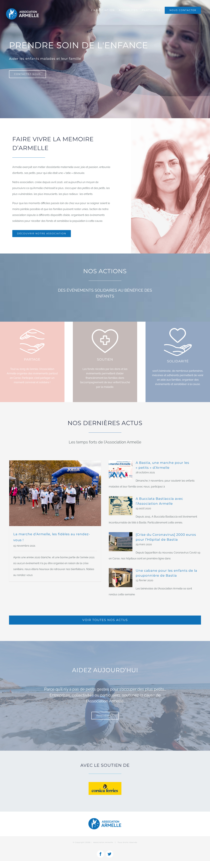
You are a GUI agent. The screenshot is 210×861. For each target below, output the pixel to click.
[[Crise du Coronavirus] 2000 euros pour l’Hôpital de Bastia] (120, 541)
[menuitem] (103, 10)
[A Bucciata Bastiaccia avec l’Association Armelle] (120, 505)
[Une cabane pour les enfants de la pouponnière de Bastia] (120, 577)
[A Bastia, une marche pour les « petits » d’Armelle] (120, 469)
